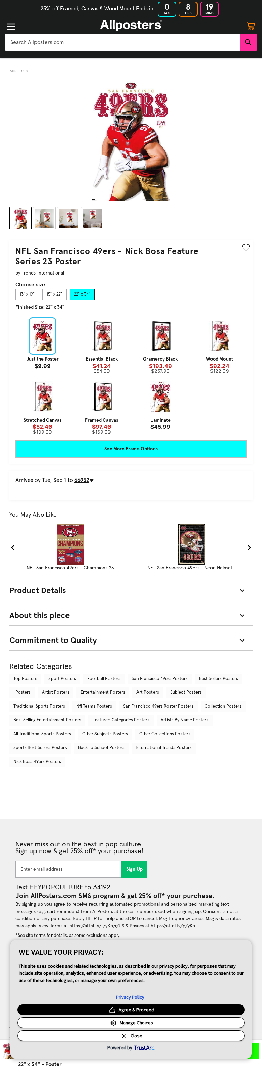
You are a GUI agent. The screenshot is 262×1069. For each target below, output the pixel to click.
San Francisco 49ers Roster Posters (158, 706)
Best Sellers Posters (218, 679)
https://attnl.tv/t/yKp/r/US (96, 926)
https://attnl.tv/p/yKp (173, 926)
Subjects (19, 71)
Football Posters (103, 679)
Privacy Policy (130, 997)
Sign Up (134, 869)
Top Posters (25, 679)
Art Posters (147, 692)
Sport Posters (62, 679)
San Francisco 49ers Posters (160, 679)
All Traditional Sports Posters (42, 734)
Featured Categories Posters (120, 720)
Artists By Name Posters (184, 720)
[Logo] (131, 25)
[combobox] (122, 42)
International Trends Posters (164, 748)
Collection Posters (223, 706)
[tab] (27, 294)
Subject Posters (186, 692)
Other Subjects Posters (105, 734)
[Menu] (10, 26)
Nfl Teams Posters (94, 706)
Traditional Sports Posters (39, 706)
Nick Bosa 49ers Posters (37, 762)
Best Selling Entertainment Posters (47, 720)
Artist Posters (55, 692)
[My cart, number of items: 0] (251, 25)
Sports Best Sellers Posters (40, 748)
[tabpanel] (131, 376)
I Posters (22, 692)
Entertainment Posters (103, 692)
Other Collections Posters (164, 734)
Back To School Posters (101, 748)
